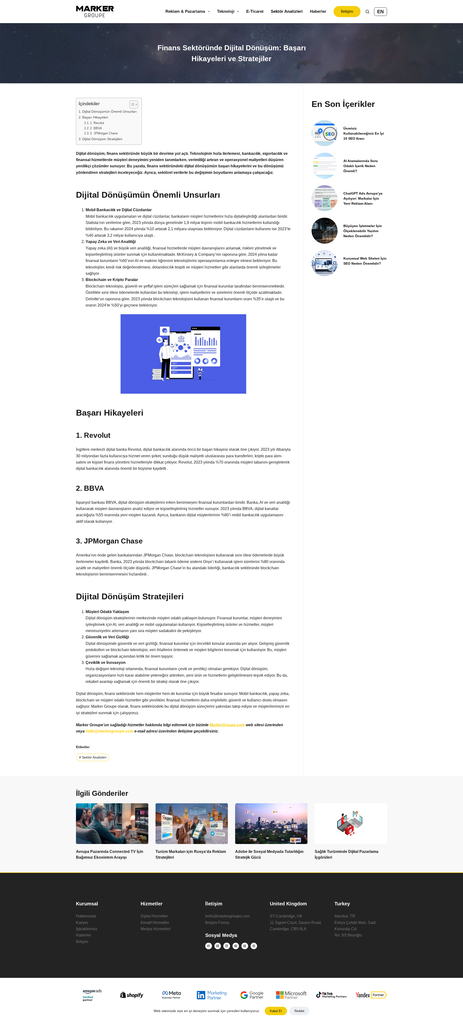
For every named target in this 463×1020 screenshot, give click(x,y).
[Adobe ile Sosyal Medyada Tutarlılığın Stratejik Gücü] (271, 823)
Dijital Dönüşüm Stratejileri (102, 139)
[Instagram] (235, 946)
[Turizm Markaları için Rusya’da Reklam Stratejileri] (192, 823)
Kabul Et (276, 1011)
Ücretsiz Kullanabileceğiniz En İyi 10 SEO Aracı (363, 133)
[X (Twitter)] (217, 946)
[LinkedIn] (226, 946)
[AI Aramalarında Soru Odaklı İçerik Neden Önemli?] (325, 166)
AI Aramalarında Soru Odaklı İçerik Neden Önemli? (360, 166)
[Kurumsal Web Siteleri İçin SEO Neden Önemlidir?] (325, 263)
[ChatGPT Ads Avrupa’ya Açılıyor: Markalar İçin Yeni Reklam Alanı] (325, 198)
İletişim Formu (217, 923)
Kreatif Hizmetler (155, 923)
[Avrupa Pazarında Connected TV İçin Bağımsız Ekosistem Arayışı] (112, 823)
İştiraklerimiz (86, 929)
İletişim (347, 11)
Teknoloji (225, 11)
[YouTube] (244, 946)
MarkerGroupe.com (227, 725)
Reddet (299, 1011)
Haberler (318, 11)
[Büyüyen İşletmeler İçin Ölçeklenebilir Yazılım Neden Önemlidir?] (325, 231)
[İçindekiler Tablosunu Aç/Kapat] (131, 104)
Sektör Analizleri (287, 11)
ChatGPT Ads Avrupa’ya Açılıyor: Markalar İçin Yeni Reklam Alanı (362, 198)
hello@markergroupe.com (227, 916)
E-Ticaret (255, 11)
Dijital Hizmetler (154, 916)
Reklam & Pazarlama (185, 11)
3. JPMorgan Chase (104, 133)
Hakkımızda (86, 916)
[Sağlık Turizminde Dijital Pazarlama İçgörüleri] (351, 823)
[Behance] (254, 946)
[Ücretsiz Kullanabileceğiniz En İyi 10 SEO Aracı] (325, 133)
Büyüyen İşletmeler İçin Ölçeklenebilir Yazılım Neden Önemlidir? (362, 231)
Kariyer (82, 923)
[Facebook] (208, 946)
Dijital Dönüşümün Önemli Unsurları (109, 111)
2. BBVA (96, 128)
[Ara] (367, 11)
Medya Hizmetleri (155, 929)
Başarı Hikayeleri (95, 117)
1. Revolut (97, 123)
